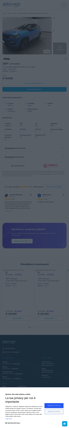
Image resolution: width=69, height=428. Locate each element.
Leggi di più (8, 418)
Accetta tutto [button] (54, 405)
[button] (24, 423)
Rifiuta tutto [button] (54, 411)
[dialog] (34, 407)
